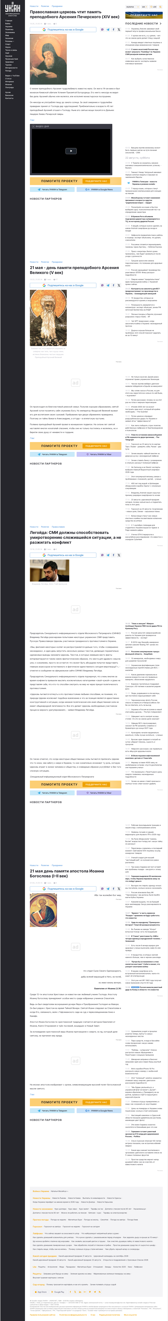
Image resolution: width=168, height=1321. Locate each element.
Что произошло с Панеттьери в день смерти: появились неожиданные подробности (143, 774)
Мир (7, 35)
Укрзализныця (139, 1209)
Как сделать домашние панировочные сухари (52, 1245)
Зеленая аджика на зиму (81, 1274)
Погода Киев (132, 1220)
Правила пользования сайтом (42, 1315)
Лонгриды (9, 87)
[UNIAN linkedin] (80, 1292)
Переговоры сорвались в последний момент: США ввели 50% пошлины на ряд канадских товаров (143, 850)
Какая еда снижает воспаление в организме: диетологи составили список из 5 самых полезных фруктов (143, 1152)
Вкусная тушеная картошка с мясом (48, 1278)
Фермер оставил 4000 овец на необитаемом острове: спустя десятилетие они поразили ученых (143, 764)
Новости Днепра (88, 1202)
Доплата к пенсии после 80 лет (46, 1213)
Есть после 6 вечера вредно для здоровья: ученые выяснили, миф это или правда (142, 947)
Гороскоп (37, 1226)
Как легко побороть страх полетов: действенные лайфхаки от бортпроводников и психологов (144, 427)
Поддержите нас (144, 15)
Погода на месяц (91, 1220)
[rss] (100, 1292)
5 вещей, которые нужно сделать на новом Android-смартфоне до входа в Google (143, 228)
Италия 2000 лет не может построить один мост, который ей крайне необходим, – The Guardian (142, 409)
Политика (9, 29)
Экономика (10, 32)
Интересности (11, 68)
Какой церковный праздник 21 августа (75, 1256)
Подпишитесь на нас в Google (66, 29)
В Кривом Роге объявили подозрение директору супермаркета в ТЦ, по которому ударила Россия (142, 218)
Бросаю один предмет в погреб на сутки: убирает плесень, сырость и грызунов (142, 741)
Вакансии (9, 95)
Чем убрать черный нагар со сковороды (122, 1249)
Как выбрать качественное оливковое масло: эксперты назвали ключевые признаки (140, 61)
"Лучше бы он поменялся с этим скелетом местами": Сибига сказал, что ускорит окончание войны (142, 964)
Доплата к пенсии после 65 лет (118, 1209)
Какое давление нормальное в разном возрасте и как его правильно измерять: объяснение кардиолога (141, 677)
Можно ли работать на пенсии (73, 1213)
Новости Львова (59, 1198)
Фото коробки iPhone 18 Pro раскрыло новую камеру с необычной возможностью (141, 1071)
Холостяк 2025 (119, 1267)
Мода (61, 1267)
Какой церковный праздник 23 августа (84, 1260)
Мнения (8, 84)
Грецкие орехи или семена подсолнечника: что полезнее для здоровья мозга (143, 263)
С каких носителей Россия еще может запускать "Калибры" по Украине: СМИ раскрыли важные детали (142, 51)
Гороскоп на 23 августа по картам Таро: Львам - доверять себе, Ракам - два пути (143, 446)
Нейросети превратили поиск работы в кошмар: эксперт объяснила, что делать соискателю (144, 237)
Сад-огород (39, 1284)
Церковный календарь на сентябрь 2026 (111, 1256)
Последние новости (141, 23)
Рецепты (42, 1267)
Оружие (8, 56)
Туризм (8, 65)
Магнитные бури (75, 1220)
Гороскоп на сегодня (91, 1226)
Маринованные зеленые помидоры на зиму (112, 1274)
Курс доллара (60, 1209)
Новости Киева (74, 1198)
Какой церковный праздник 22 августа (49, 1260)
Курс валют (84, 1209)
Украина (8, 27)
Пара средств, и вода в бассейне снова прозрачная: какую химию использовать (142, 1043)
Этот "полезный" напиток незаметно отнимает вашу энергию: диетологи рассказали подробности (143, 1080)
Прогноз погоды (41, 1219)
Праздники (70, 1267)
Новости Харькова (105, 1202)
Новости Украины (41, 1198)
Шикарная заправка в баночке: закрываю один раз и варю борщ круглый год (143, 1061)
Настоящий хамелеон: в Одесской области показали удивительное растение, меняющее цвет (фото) (143, 1117)
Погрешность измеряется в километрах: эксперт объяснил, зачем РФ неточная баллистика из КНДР (143, 307)
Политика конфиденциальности (73, 1315)
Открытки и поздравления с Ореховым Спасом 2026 (125, 1260)
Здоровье (9, 62)
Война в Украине (41, 1191)
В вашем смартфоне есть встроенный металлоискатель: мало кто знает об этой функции (142, 973)
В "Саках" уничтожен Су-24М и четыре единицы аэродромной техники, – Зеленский (143, 938)
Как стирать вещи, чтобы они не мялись (50, 1249)
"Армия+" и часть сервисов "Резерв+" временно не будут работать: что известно (142, 915)
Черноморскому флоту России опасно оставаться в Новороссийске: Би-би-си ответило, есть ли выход (142, 702)
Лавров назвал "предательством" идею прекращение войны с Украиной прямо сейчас (142, 281)
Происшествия (11, 59)
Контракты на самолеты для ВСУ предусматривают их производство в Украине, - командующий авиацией (142, 291)
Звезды (108, 1267)
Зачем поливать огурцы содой (103, 1284)
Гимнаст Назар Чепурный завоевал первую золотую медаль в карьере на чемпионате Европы (143, 174)
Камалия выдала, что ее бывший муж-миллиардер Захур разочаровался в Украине (143, 904)
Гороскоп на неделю (71, 1226)
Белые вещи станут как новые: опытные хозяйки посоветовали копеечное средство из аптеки (143, 518)
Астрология (52, 1267)
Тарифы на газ (97, 1209)
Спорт (8, 44)
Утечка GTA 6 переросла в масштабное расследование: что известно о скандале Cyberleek (143, 536)
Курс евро (72, 1209)
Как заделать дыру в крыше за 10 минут (140, 1237)
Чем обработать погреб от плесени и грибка (92, 1245)
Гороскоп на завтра (52, 1226)
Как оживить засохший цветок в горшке (88, 1241)
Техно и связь (11, 50)
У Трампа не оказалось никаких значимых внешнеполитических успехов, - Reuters (143, 165)
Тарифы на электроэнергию (115, 1213)
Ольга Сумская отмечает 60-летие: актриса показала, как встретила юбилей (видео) (143, 1143)
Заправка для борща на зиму (55, 1274)
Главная (8, 21)
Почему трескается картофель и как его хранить (67, 1284)
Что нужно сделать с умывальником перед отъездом (98, 1237)
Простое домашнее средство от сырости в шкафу (134, 1245)
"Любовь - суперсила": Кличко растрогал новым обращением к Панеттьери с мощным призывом (141, 1052)
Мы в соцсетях (130, 1315)
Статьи (8, 79)
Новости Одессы (114, 1198)
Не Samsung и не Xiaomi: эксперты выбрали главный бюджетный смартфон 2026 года (142, 469)
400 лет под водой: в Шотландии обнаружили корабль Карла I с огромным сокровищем (143, 485)
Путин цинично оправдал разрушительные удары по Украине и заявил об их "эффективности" (141, 418)
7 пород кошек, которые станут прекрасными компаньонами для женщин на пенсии (143, 190)
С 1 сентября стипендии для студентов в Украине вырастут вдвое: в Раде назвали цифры (142, 527)
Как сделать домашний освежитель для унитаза (53, 1237)
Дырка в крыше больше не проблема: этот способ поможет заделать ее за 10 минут (143, 332)
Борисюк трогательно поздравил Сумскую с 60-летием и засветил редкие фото (142, 686)
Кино (130, 1267)
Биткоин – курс (95, 1213)
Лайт (7, 53)
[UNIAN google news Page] (85, 1292)
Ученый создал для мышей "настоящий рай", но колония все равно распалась (142, 859)
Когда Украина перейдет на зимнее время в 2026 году (56, 1202)
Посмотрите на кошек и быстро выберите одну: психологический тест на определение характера (142, 209)
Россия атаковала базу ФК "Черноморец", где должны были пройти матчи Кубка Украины (142, 894)
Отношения (98, 1267)
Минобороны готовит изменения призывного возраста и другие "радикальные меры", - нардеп (142, 200)
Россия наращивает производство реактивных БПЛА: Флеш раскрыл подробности (142, 272)
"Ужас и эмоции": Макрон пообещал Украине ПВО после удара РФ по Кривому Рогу (143, 625)
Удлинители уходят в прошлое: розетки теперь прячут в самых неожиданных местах (141, 1033)
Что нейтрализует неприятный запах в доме (100, 1233)
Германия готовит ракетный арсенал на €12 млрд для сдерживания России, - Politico (142, 1133)
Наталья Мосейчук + (59, 1191)
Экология (9, 38)
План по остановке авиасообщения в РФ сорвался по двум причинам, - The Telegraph (143, 437)
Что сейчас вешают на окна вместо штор (62, 1233)
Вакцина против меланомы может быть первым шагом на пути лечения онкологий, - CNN (142, 150)
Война (7, 24)
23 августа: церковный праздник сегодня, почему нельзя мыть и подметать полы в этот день (143, 502)
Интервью (9, 82)
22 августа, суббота (137, 157)
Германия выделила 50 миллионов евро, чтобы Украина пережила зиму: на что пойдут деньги (143, 878)
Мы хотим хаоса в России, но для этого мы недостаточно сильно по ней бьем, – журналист (144, 392)
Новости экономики (43, 1209)
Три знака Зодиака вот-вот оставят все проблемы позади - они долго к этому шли (143, 869)
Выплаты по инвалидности (94, 1198)
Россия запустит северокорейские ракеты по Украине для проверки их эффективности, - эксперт (143, 635)
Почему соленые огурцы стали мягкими (86, 1249)
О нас (93, 1315)
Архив (8, 92)
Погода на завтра (117, 1220)
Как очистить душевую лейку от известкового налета (129, 1241)
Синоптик (104, 1220)
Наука (7, 47)
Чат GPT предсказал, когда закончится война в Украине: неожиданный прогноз (143, 323)
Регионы (9, 41)
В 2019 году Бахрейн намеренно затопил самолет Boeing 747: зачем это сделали (142, 644)
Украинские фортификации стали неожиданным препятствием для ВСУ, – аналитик (142, 667)
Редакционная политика (109, 1315)
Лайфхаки (38, 1233)
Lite (34, 1267)
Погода (8, 71)
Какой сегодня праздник (45, 1256)
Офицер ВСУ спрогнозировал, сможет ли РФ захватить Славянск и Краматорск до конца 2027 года (141, 725)
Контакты (9, 98)
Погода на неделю (58, 1220)
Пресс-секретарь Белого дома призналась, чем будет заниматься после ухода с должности (142, 253)
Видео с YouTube (12, 76)
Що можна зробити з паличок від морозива (51, 1241)
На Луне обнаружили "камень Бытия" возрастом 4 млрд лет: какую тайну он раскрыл (143, 841)
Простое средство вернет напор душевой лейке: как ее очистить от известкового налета (142, 1161)
